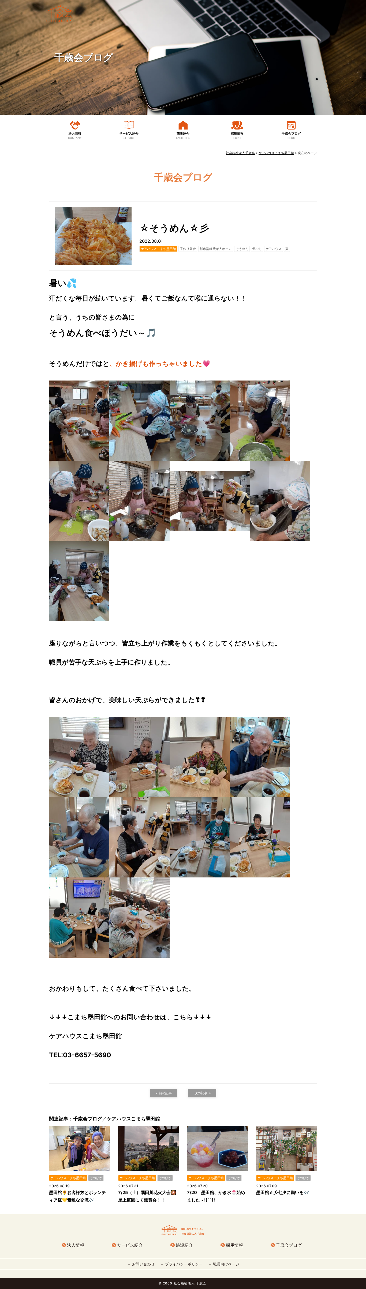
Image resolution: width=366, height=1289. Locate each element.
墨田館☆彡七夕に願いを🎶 (282, 1192)
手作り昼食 (188, 249)
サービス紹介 (129, 135)
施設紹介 (183, 135)
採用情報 (237, 135)
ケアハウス (274, 249)
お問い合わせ (143, 1264)
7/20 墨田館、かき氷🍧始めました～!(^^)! (216, 1196)
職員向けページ (226, 1264)
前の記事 (165, 1093)
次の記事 (201, 1093)
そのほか (95, 1178)
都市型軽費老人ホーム (216, 249)
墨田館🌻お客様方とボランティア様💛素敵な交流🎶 (77, 1196)
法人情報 (75, 135)
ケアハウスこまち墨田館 (158, 249)
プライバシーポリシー (184, 1264)
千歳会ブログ (83, 57)
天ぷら (257, 249)
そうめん (242, 249)
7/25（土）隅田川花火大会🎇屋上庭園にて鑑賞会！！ (147, 1196)
